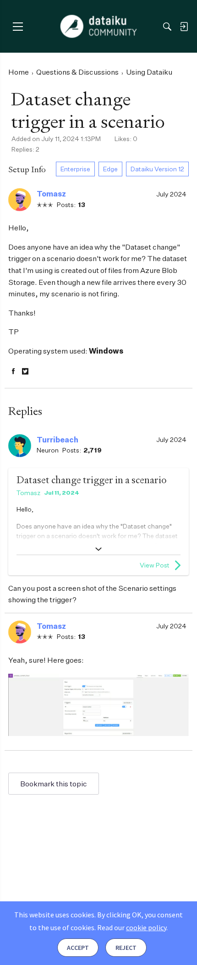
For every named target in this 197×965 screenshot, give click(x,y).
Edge (110, 169)
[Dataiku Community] (98, 26)
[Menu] (17, 26)
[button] (19, 199)
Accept (78, 947)
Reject (126, 947)
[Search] (167, 26)
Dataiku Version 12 (157, 169)
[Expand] (98, 549)
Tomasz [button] (51, 193)
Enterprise (75, 169)
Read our (131, 927)
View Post (155, 565)
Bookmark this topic (53, 783)
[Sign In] (183, 26)
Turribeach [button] (57, 439)
